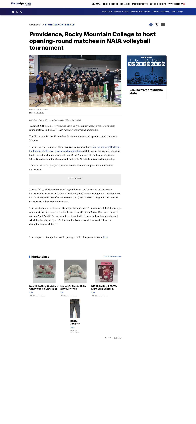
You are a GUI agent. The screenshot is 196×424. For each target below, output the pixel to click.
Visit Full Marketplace (112, 257)
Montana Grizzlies (121, 11)
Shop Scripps (158, 4)
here (105, 237)
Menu (94, 4)
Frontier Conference (161, 11)
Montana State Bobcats (140, 11)
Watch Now (175, 4)
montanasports (13, 12)
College (125, 4)
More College (177, 11)
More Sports (140, 4)
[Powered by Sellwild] (117, 338)
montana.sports (17, 12)
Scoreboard (107, 11)
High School (110, 4)
